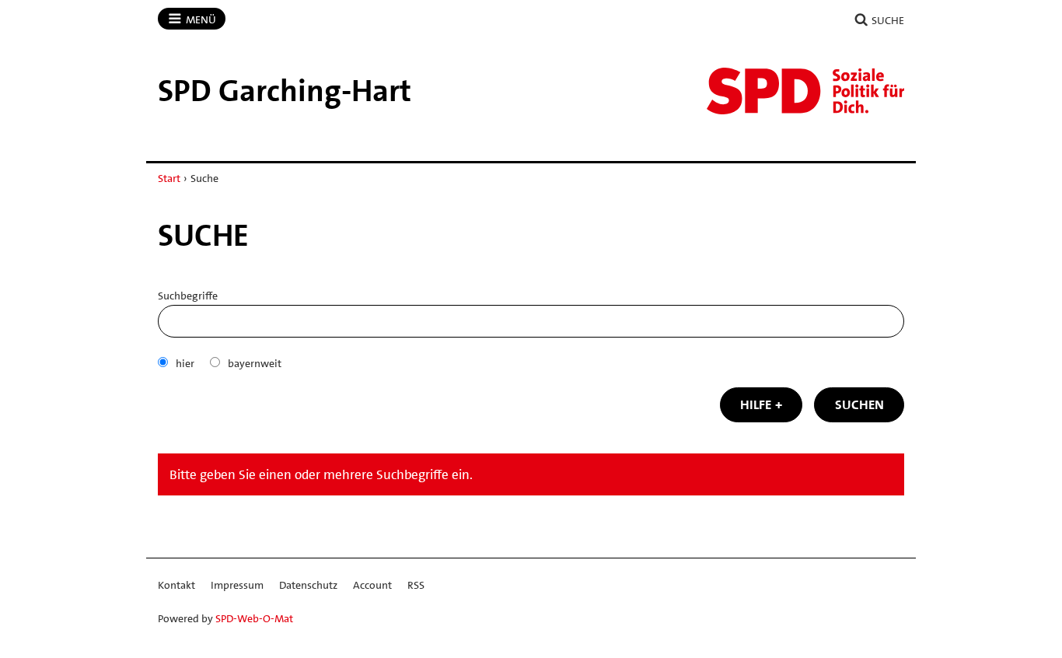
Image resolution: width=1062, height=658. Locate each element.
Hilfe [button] (755, 404)
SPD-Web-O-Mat (254, 618)
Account (372, 585)
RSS (415, 585)
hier (185, 363)
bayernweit (254, 363)
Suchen (859, 404)
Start (169, 178)
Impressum (237, 585)
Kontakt (176, 585)
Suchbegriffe (188, 296)
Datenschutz (308, 585)
